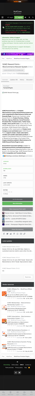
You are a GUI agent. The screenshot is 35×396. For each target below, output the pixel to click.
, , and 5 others (19, 156)
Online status (15, 364)
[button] (2, 17)
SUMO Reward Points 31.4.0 (11, 268)
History (22, 79)
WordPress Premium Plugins (18, 292)
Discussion (29, 79)
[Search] (33, 17)
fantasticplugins (24, 73)
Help (25, 367)
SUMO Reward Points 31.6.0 (11, 246)
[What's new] (29, 17)
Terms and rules (9, 367)
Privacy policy (19, 367)
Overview (5, 79)
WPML (4, 153)
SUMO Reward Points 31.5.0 (11, 257)
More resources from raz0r (17, 209)
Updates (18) (14, 79)
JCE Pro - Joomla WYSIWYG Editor (15, 218)
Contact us (28, 364)
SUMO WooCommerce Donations (17, 330)
